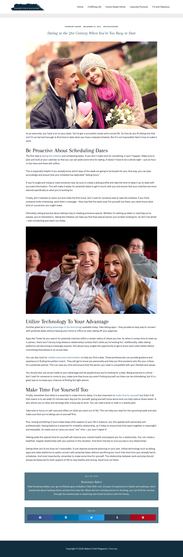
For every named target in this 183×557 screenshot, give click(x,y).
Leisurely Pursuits (139, 6)
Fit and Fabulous (161, 6)
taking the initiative (51, 155)
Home (80, 6)
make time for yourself (127, 395)
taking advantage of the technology (64, 327)
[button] (40, 517)
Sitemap (113, 548)
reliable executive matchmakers (64, 357)
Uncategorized (110, 27)
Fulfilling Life (94, 6)
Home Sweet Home (115, 6)
